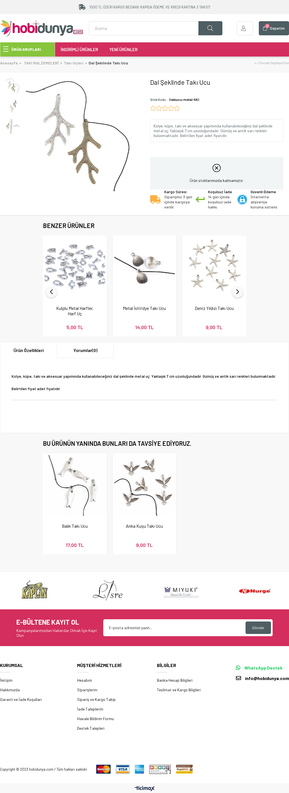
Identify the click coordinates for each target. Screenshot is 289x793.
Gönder (258, 627)
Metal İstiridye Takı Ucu (144, 308)
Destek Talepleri (90, 728)
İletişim (6, 680)
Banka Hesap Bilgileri (174, 680)
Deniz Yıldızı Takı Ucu (214, 308)
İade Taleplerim (90, 709)
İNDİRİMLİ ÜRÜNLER (79, 49)
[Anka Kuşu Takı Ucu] (144, 485)
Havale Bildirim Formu (95, 718)
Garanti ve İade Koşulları (21, 699)
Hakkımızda (10, 689)
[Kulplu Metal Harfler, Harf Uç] (75, 267)
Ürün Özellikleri (29, 350)
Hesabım (84, 680)
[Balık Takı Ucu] (75, 485)
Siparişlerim (87, 689)
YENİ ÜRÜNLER (123, 49)
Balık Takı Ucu (75, 526)
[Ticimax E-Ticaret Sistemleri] (145, 789)
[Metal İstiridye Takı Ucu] (144, 267)
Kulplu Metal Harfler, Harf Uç (74, 310)
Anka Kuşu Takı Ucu (144, 526)
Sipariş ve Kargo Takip (96, 699)
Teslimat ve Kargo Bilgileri (179, 689)
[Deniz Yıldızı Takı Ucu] (214, 267)
